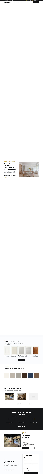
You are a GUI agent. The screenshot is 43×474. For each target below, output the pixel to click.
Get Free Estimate (36, 2)
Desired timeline (33, 465)
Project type (25, 465)
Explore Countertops (25, 447)
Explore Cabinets (13, 175)
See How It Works (21, 426)
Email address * (32, 460)
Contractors (38, 0)
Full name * (25, 457)
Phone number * (25, 460)
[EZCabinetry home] (7, 2)
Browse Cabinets (32, 447)
